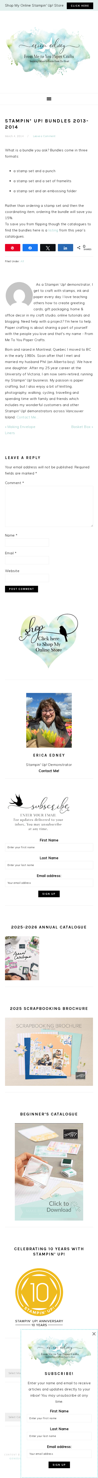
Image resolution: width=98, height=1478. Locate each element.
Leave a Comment (44, 136)
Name (11, 535)
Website (12, 571)
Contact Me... (28, 417)
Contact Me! (49, 771)
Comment (14, 483)
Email (11, 553)
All (22, 261)
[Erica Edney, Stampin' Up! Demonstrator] (49, 77)
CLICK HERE (80, 5)
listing (53, 230)
